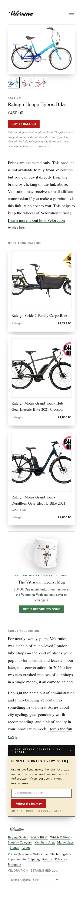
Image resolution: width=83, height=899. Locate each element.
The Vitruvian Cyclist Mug (41, 582)
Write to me (41, 854)
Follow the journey (29, 804)
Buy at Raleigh (24, 124)
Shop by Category (20, 842)
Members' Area (44, 842)
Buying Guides (18, 837)
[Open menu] (71, 13)
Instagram (14, 864)
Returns (47, 859)
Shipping (34, 859)
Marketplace (65, 842)
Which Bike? (39, 837)
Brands (14, 847)
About (25, 847)
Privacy (60, 859)
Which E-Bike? (60, 837)
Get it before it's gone (41, 609)
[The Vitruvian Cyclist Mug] (41, 553)
